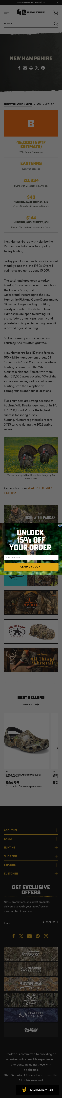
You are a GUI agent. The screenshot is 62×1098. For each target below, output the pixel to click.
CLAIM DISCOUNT (31, 566)
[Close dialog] (60, 525)
